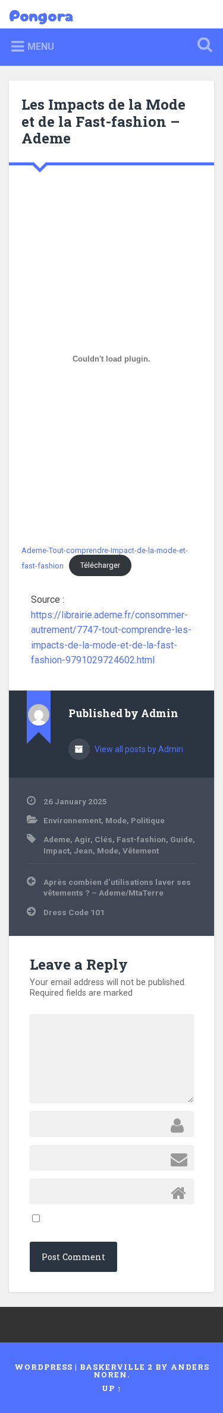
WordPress (43, 1367)
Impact (56, 850)
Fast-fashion (141, 839)
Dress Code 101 (74, 912)
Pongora (41, 14)
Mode (116, 820)
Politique (148, 820)
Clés (103, 839)
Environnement (72, 820)
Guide (181, 839)
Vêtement (141, 850)
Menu (40, 46)
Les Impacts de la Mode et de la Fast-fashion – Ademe (103, 121)
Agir (82, 839)
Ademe (56, 839)
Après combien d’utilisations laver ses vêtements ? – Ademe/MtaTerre (117, 887)
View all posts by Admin (138, 749)
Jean (83, 850)
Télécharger (100, 565)
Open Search (202, 45)
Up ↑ (112, 1388)
